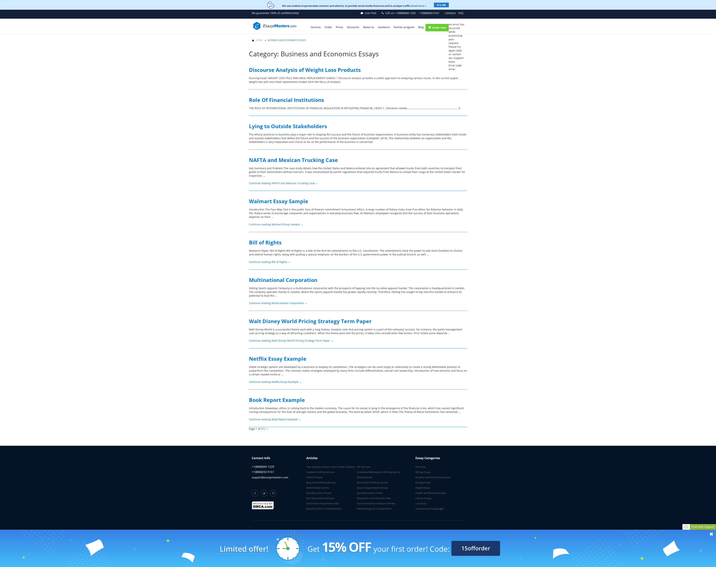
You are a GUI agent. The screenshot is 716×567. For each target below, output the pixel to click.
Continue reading (283, 183)
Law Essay (421, 503)
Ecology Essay (423, 482)
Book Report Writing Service (372, 482)
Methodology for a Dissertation (374, 508)
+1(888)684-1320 (400, 13)
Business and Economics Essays (432, 477)
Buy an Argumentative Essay (372, 487)
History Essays (423, 498)
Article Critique (314, 477)
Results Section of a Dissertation (324, 508)
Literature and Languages (429, 508)
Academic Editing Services (320, 472)
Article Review (364, 477)
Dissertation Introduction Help (374, 498)
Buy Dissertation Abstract (320, 498)
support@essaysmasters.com (270, 477)
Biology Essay (422, 472)
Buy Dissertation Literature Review (376, 503)
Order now (439, 27)
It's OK (441, 5)
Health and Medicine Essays (430, 493)
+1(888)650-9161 (429, 13)
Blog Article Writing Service (321, 482)
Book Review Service (317, 487)
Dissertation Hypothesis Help (322, 503)
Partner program (404, 27)
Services (316, 27)
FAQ (460, 13)
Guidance (384, 27)
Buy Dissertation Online (370, 493)
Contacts (450, 13)
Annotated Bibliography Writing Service (378, 472)
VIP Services (363, 466)
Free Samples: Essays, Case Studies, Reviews (330, 466)
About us (368, 27)
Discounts (353, 27)
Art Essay (420, 466)
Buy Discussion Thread (318, 493)
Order (328, 27)
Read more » (418, 5)
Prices (339, 27)
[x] (358, 548)
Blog (421, 27)
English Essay (422, 487)
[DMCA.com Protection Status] (263, 505)
